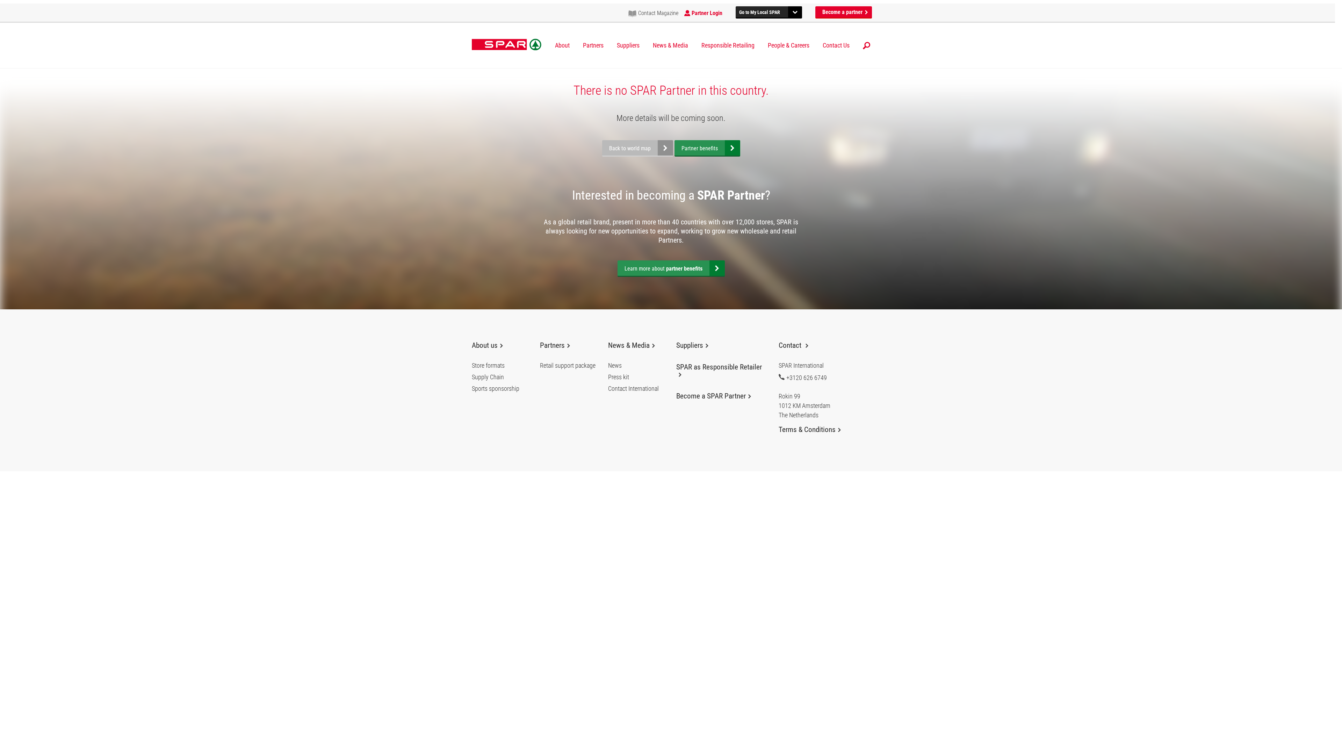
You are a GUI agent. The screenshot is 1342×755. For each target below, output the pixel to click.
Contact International (633, 389)
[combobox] (769, 11)
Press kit (618, 377)
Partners (593, 45)
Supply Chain (488, 377)
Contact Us (836, 45)
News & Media (670, 45)
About (562, 45)
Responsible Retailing (728, 45)
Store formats (488, 365)
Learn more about (663, 268)
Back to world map (630, 148)
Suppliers (628, 45)
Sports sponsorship (495, 389)
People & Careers (788, 45)
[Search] (866, 45)
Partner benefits (699, 148)
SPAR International (506, 45)
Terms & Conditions (807, 429)
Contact (791, 345)
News (615, 365)
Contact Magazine (658, 13)
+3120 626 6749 (806, 377)
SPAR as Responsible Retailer (719, 367)
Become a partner (843, 12)
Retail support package (568, 365)
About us (485, 345)
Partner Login (707, 13)
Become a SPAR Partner (711, 396)
